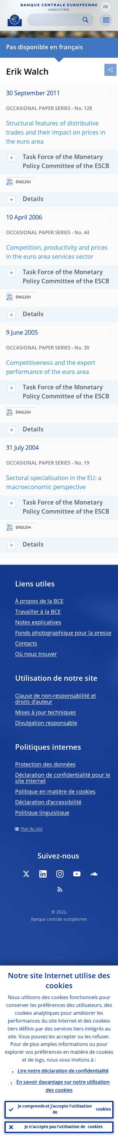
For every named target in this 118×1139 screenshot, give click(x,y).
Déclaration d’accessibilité (48, 802)
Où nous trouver (36, 654)
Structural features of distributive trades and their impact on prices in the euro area (55, 133)
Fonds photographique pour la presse (63, 633)
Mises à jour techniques (45, 713)
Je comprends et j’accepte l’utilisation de (64, 1110)
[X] (26, 874)
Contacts (26, 644)
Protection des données (45, 764)
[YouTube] (77, 874)
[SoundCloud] (94, 874)
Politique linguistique (42, 813)
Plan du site (32, 829)
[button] (105, 6)
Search (85, 20)
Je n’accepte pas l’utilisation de (64, 1127)
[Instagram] (60, 874)
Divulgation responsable (46, 723)
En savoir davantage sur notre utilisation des (63, 1086)
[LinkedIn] (43, 874)
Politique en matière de (55, 792)
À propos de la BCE (39, 601)
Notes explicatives (38, 622)
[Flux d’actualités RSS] (60, 889)
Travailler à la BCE (38, 612)
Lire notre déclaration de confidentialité (63, 1071)
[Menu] (106, 20)
